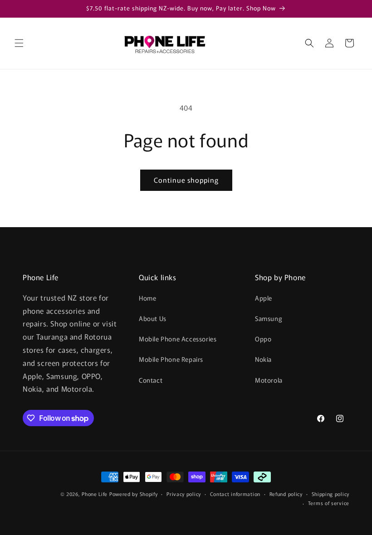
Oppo (263, 338)
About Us (152, 318)
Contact (150, 379)
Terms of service (328, 502)
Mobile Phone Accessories (177, 338)
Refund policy (286, 493)
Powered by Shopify (133, 493)
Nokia (263, 359)
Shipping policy (331, 493)
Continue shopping (186, 180)
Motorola (269, 379)
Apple (263, 297)
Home (147, 297)
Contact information (235, 493)
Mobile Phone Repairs (171, 359)
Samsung (268, 318)
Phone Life (95, 493)
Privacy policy (183, 493)
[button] (19, 43)
